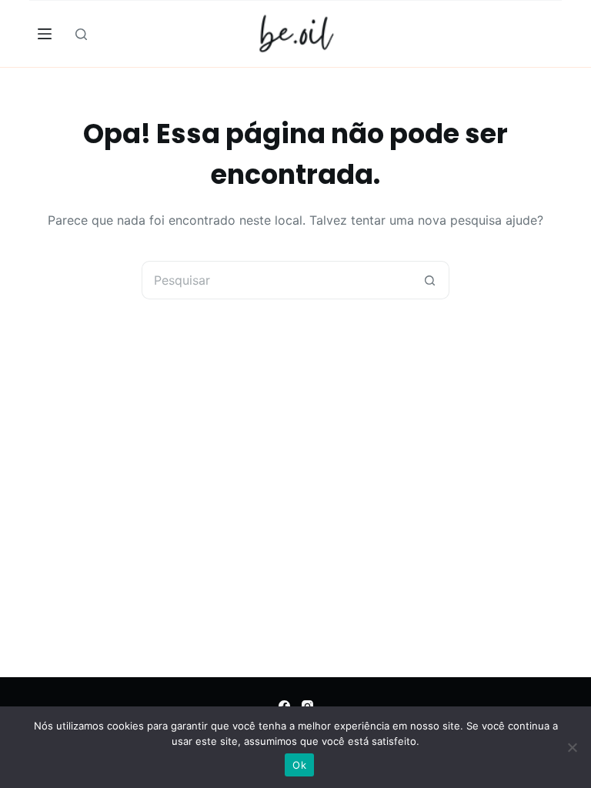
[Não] (571, 747)
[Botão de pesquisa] (430, 280)
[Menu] (44, 33)
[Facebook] (284, 706)
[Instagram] (307, 706)
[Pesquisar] (81, 34)
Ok (299, 765)
